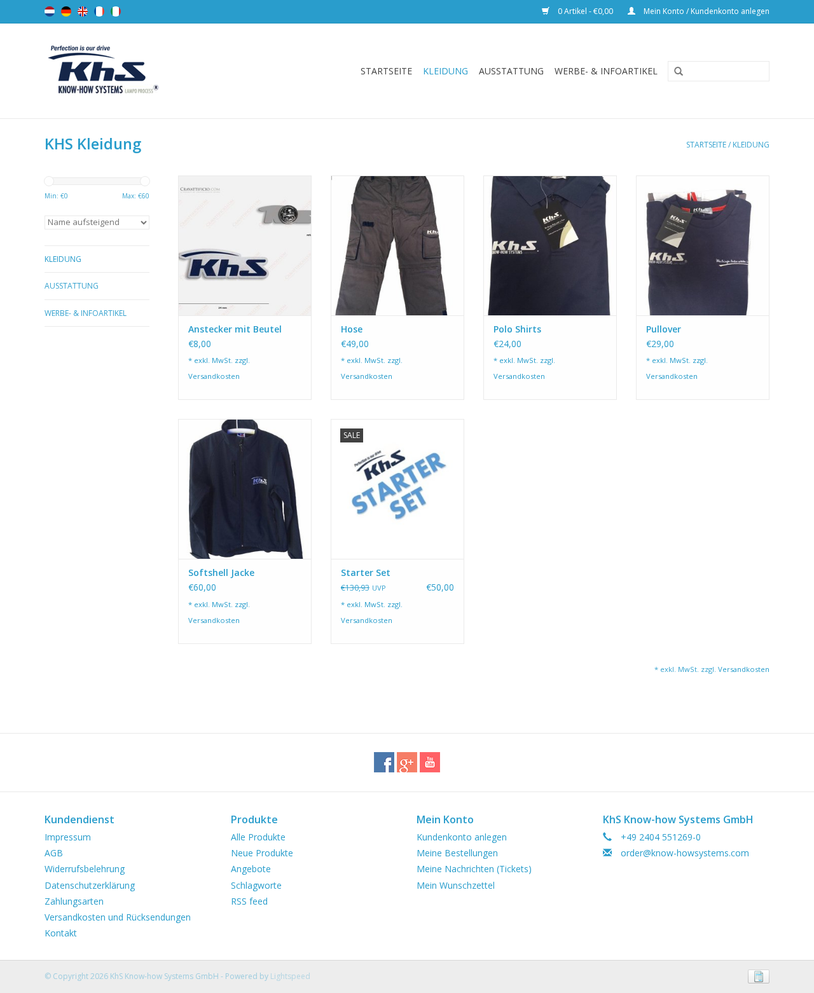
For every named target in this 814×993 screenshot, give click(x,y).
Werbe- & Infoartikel (606, 71)
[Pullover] (702, 245)
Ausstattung (511, 71)
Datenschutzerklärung (90, 885)
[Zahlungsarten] (756, 975)
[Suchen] (674, 72)
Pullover (663, 329)
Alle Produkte (258, 837)
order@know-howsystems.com (685, 853)
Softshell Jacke (221, 572)
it (116, 11)
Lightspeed (290, 976)
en (83, 11)
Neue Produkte (262, 853)
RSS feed (249, 901)
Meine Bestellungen (457, 853)
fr (99, 11)
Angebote (251, 869)
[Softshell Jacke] (245, 489)
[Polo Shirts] (550, 245)
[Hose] (397, 245)
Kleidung (445, 71)
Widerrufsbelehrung (85, 869)
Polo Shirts (517, 329)
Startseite (386, 71)
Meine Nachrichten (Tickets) (474, 869)
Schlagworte (256, 885)
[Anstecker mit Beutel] (245, 245)
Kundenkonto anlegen (462, 837)
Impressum (68, 837)
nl (50, 11)
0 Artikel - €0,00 (585, 11)
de (66, 11)
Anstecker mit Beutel (235, 329)
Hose (351, 329)
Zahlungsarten (74, 901)
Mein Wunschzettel (456, 885)
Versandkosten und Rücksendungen (118, 917)
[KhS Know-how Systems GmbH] (126, 71)
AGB (54, 853)
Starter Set (365, 572)
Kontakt (61, 933)
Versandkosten (214, 376)
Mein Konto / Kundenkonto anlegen (705, 11)
